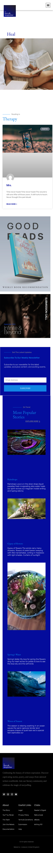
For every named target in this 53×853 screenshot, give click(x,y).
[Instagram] (8, 794)
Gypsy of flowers (15, 543)
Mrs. (9, 185)
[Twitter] (4, 794)
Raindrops (12, 479)
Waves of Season (14, 721)
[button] (48, 5)
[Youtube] (16, 794)
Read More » (11, 204)
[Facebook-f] (12, 794)
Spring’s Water (14, 654)
